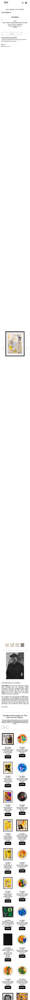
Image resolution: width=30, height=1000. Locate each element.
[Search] (23, 3)
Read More (5, 707)
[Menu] (26, 3)
